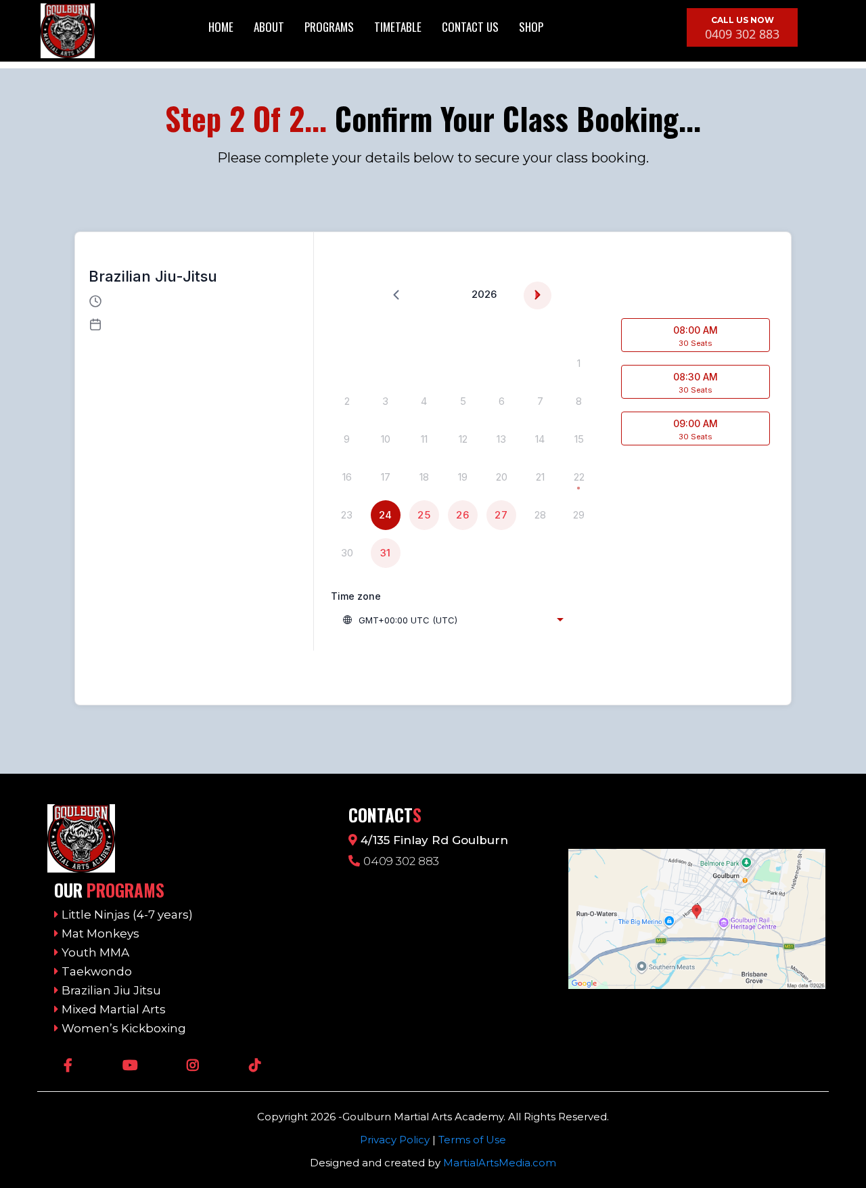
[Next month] (537, 295)
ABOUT (269, 26)
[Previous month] (396, 295)
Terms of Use (472, 1139)
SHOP (531, 26)
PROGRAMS (329, 26)
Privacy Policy (395, 1139)
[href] (696, 919)
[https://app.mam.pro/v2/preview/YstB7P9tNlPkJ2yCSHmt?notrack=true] (191, 838)
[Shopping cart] (576, 28)
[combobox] (452, 620)
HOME (220, 26)
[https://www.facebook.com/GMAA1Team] (71, 1064)
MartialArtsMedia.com (499, 1162)
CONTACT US (470, 26)
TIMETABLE (397, 26)
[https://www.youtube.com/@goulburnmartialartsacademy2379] (133, 1064)
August (451, 294)
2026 (484, 294)
